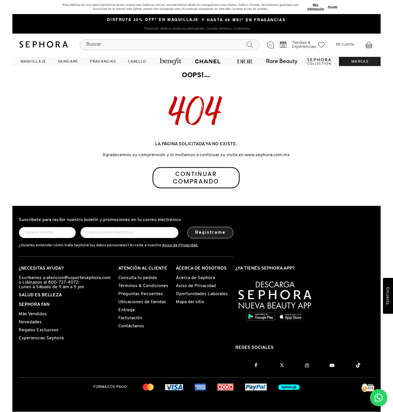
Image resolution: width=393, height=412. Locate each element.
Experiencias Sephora (41, 338)
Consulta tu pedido (137, 278)
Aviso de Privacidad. (180, 245)
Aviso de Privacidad (196, 286)
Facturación (130, 318)
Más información (315, 6)
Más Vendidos (33, 314)
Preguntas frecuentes (140, 294)
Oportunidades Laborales (202, 294)
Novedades (30, 322)
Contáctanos (131, 326)
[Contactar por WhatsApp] (378, 397)
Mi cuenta (345, 45)
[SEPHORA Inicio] (44, 44)
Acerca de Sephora (195, 278)
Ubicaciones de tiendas (142, 302)
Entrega (126, 310)
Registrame (210, 232)
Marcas (359, 61)
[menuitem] (33, 61)
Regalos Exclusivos (38, 330)
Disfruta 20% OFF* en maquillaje (153, 20)
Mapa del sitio (190, 302)
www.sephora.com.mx (267, 155)
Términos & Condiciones (143, 286)
